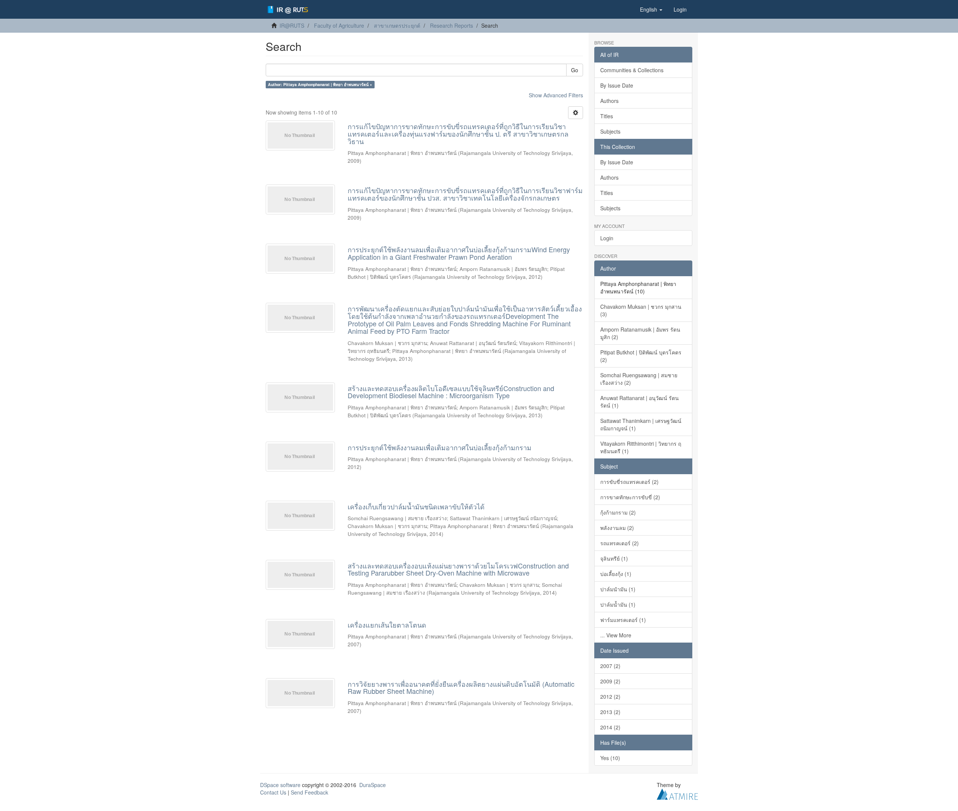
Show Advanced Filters (556, 95)
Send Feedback (309, 792)
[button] (651, 9)
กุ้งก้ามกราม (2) (618, 512)
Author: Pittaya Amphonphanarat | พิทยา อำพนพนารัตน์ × (320, 84)
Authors (609, 100)
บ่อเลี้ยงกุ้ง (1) (615, 573)
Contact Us (273, 792)
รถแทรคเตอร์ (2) (619, 543)
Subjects (610, 131)
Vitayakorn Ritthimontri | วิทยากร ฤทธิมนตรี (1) (640, 447)
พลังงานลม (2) (617, 527)
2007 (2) (610, 666)
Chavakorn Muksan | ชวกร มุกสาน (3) (640, 310)
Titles (606, 116)
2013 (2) (610, 712)
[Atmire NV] (677, 793)
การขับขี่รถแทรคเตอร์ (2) (629, 481)
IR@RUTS (292, 25)
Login (606, 238)
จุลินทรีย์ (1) (614, 558)
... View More (615, 635)
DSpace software (280, 785)
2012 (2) (610, 696)
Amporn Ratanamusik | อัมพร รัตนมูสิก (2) (640, 333)
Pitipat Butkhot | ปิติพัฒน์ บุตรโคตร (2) (640, 355)
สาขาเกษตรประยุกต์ (397, 25)
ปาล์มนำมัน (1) (617, 589)
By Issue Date (616, 85)
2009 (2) (610, 681)
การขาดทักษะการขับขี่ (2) (630, 497)
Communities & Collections (631, 70)
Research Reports (451, 25)
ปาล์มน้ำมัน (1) (617, 604)
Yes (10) (610, 758)
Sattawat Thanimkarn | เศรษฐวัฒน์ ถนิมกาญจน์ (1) (640, 424)
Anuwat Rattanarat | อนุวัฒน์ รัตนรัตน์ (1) (639, 401)
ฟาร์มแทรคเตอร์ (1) (623, 620)
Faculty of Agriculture (339, 25)
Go (574, 70)
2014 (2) (610, 727)
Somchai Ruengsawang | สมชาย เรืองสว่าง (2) (638, 378)
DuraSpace (372, 785)
